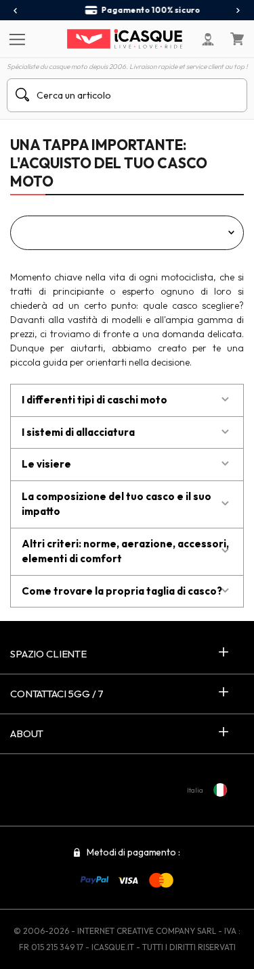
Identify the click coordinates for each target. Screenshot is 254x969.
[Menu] (15, 38)
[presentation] (16, 11)
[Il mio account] (207, 39)
